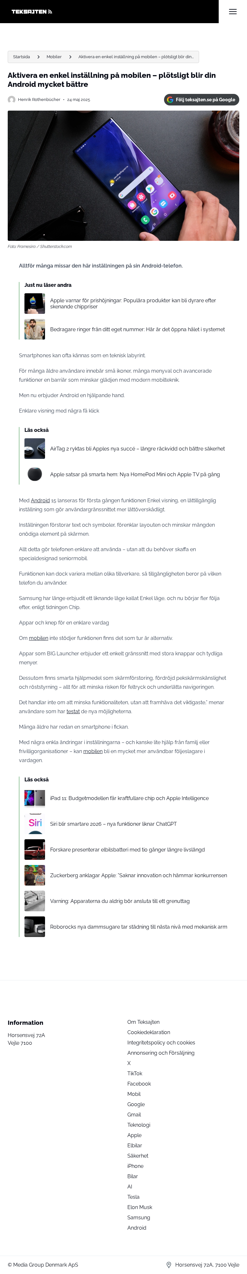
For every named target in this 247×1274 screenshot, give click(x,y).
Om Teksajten (143, 1022)
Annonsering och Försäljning (161, 1053)
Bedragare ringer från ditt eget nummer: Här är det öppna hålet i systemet (137, 329)
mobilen (38, 638)
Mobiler (54, 56)
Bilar (132, 1176)
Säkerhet (137, 1156)
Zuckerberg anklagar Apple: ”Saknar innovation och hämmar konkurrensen (138, 875)
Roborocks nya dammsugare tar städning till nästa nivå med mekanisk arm (138, 927)
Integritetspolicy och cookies (161, 1043)
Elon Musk (139, 1207)
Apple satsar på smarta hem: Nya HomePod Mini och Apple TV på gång (135, 474)
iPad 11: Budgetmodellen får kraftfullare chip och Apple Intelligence (129, 798)
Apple (134, 1135)
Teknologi (138, 1125)
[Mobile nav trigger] (232, 11)
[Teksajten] (113, 12)
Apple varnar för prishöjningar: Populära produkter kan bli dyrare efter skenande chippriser (133, 303)
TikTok (134, 1073)
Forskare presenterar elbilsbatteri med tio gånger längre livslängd (127, 850)
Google (136, 1104)
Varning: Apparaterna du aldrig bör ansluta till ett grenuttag (120, 901)
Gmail (134, 1115)
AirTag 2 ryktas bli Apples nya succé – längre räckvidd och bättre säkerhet (137, 449)
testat (73, 711)
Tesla (133, 1197)
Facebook (139, 1084)
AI (129, 1187)
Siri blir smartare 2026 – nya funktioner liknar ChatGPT (113, 824)
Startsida (21, 56)
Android (40, 500)
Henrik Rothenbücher (39, 99)
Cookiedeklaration (148, 1032)
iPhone (135, 1166)
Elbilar (134, 1145)
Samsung (138, 1218)
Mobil (134, 1094)
